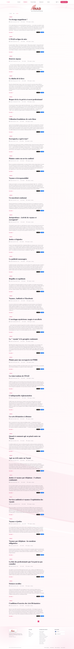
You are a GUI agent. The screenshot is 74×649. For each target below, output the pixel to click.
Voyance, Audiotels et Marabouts (21, 298)
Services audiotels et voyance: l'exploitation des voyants (26, 500)
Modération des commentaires (43, 636)
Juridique (10, 36)
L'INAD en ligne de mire (18, 39)
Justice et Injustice (15, 239)
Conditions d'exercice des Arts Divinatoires (24, 603)
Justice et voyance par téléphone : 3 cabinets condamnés (25, 478)
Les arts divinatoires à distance (20, 416)
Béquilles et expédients (17, 278)
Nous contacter (63, 647)
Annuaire (30, 632)
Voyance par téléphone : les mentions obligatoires (22, 542)
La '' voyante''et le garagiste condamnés (23, 339)
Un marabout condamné (18, 197)
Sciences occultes (15, 583)
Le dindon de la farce (16, 78)
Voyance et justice (15, 521)
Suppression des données (42, 637)
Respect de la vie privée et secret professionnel (25, 99)
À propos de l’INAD (41, 638)
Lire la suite (11, 32)
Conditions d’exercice (42, 641)
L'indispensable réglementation (20, 395)
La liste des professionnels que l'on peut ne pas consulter (25, 562)
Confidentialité (41, 632)
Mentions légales (41, 631)
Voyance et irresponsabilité (18, 178)
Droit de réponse (15, 58)
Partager (42, 32)
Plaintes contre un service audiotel (21, 158)
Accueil (11, 13)
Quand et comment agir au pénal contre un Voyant (24, 437)
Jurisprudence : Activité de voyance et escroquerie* (22, 218)
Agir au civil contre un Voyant (20, 458)
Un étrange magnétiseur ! (18, 19)
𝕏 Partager (38, 32)
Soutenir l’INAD (41, 642)
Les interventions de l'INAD (19, 376)
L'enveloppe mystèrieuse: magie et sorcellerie (25, 319)
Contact (30, 636)
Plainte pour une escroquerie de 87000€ (23, 359)
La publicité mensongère (18, 259)
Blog (13, 13)
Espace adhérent (41, 643)
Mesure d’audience (57, 647)
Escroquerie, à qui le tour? (18, 138)
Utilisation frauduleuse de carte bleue (22, 119)
